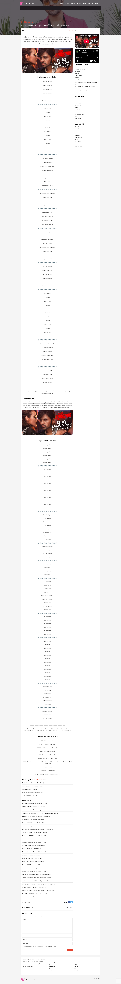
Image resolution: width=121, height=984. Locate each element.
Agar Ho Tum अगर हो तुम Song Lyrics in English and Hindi (34, 803)
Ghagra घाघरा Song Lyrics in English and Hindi (84, 91)
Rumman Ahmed (78, 133)
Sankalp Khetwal (78, 128)
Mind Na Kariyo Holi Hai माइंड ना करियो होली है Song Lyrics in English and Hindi (38, 884)
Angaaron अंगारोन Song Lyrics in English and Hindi (33, 819)
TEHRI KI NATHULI (78, 75)
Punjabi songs (51, 970)
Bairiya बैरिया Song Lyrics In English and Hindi (84, 80)
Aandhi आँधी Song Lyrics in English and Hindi (32, 858)
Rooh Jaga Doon (78, 105)
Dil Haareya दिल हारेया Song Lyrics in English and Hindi (34, 871)
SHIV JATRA (77, 73)
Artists (67, 3)
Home (62, 3)
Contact (97, 3)
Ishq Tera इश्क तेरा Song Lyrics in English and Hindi (33, 864)
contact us (44, 964)
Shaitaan (76, 107)
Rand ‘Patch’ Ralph (78, 146)
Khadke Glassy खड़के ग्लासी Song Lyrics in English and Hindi (35, 897)
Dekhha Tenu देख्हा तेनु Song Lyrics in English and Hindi (34, 826)
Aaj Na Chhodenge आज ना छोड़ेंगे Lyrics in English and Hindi (35, 881)
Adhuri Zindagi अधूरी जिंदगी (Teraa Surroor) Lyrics (32, 792)
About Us (90, 3)
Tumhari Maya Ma (78, 67)
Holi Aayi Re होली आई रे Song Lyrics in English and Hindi (34, 887)
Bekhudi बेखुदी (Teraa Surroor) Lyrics (30, 789)
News (84, 3)
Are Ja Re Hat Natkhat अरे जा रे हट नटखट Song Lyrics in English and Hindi (38, 890)
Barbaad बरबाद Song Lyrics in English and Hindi (32, 868)
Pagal (76, 116)
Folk (75, 968)
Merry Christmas (78, 109)
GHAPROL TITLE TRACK (80, 69)
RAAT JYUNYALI (78, 77)
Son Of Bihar (77, 112)
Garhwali (76, 966)
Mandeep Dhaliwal (78, 137)
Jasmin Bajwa (77, 144)
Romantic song (52, 962)
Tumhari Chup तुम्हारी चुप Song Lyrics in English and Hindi (34, 832)
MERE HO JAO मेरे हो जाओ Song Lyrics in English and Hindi (34, 835)
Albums (73, 3)
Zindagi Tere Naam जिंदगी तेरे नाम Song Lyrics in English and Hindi (36, 877)
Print (71, 31)
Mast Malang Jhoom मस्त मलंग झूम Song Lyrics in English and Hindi (36, 874)
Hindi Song (51, 960)
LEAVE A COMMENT (69, 907)
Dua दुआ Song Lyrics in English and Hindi (31, 855)
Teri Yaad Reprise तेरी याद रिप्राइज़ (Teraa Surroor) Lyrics (34, 783)
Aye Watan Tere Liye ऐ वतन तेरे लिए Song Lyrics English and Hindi (36, 816)
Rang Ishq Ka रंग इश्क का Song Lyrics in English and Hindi (34, 852)
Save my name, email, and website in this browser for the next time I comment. (40, 946)
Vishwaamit (77, 126)
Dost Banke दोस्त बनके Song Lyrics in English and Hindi (34, 845)
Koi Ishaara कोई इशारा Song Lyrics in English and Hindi (34, 842)
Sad (49, 968)
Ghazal (76, 964)
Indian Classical (52, 966)
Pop (49, 964)
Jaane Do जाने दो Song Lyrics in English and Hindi (33, 861)
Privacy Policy (97, 978)
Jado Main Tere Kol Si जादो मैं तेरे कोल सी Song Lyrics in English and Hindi (37, 829)
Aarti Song (77, 962)
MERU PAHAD (77, 71)
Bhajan (76, 960)
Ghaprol (76, 99)
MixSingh (76, 139)
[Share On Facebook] (69, 902)
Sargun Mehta (77, 135)
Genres (79, 3)
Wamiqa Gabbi (78, 141)
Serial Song (77, 970)
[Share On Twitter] (71, 902)
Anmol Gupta (77, 131)
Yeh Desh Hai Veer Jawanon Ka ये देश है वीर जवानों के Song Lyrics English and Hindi (40, 813)
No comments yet (27, 907)
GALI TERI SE (25, 839)
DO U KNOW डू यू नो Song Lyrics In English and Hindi (33, 806)
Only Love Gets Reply (79, 114)
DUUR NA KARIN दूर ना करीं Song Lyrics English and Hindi (34, 810)
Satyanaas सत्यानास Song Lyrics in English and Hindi (33, 822)
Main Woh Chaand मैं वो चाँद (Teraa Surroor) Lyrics (32, 786)
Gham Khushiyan (78, 101)
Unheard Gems (78, 103)
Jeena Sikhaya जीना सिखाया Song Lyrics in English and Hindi (35, 893)
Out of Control (78, 118)
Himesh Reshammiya (27, 22)
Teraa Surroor (66, 26)
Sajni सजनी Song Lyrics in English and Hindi (31, 848)
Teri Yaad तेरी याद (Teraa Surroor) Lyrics (30, 795)
